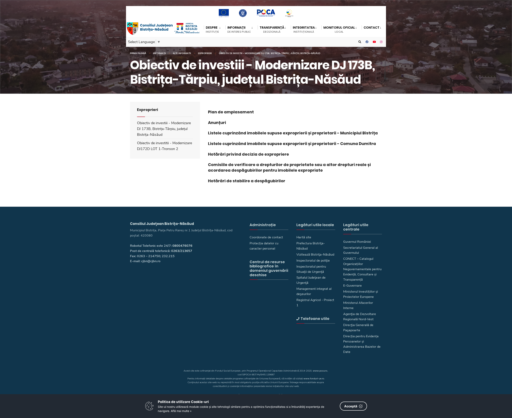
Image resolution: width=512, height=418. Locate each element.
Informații (159, 53)
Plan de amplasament (231, 112)
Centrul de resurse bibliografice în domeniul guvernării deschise (269, 268)
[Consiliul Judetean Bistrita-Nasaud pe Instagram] (381, 41)
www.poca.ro (320, 370)
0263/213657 (181, 251)
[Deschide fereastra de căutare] (359, 41)
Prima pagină (138, 53)
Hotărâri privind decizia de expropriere (248, 154)
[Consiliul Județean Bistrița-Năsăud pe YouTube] (374, 41)
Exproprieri (205, 53)
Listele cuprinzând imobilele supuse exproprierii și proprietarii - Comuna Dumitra (292, 143)
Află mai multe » (181, 411)
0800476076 (182, 246)
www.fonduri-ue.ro (313, 378)
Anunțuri (217, 122)
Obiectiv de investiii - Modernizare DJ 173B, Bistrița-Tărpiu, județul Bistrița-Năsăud (269, 53)
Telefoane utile (315, 318)
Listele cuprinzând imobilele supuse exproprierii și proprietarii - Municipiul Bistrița (293, 133)
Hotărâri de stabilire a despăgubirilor (246, 181)
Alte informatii (182, 53)
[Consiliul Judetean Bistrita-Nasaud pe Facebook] (367, 41)
